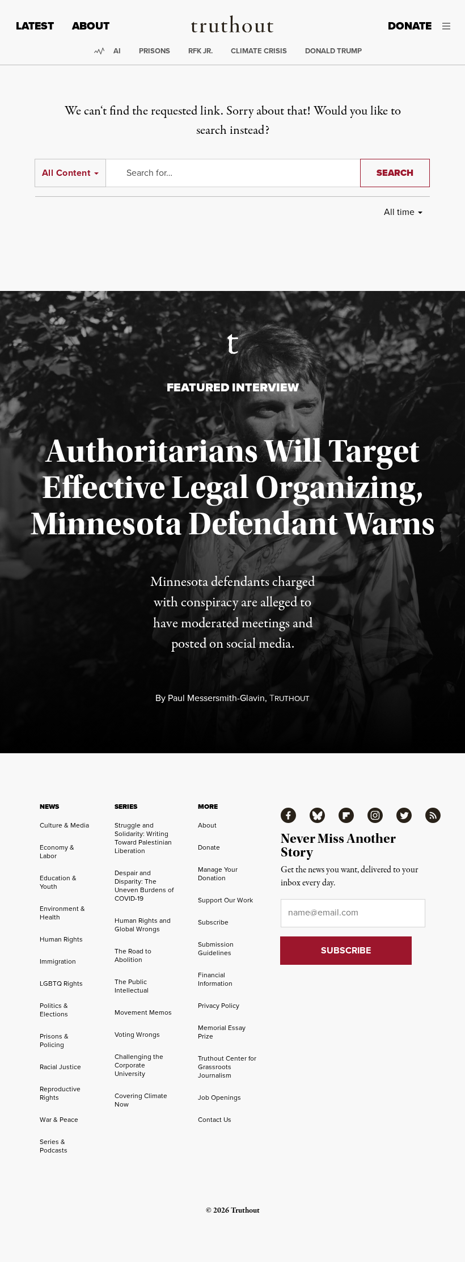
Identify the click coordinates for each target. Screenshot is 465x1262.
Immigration (58, 961)
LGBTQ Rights (61, 983)
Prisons (154, 50)
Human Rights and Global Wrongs (143, 924)
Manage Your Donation (218, 873)
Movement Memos (143, 1012)
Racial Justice (60, 1067)
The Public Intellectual (132, 986)
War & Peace (59, 1120)
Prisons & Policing (54, 1040)
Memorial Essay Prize (222, 1032)
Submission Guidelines (216, 948)
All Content (66, 172)
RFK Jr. (200, 50)
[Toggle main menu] (449, 26)
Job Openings (219, 1097)
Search (395, 172)
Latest (35, 26)
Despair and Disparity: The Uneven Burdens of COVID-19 (144, 886)
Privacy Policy (218, 1006)
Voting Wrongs (137, 1034)
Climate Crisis (259, 50)
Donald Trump (333, 50)
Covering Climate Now (141, 1100)
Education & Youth (58, 882)
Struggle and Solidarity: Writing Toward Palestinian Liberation (143, 838)
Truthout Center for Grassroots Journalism (227, 1066)
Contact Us (214, 1120)
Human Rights (61, 939)
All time (399, 211)
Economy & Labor (57, 851)
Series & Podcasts (53, 1146)
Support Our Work (225, 900)
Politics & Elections (54, 1010)
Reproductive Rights (60, 1093)
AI (117, 50)
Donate (410, 26)
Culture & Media (64, 825)
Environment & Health (62, 913)
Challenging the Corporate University (139, 1065)
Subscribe (213, 922)
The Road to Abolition (133, 955)
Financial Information (215, 979)
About (90, 26)
